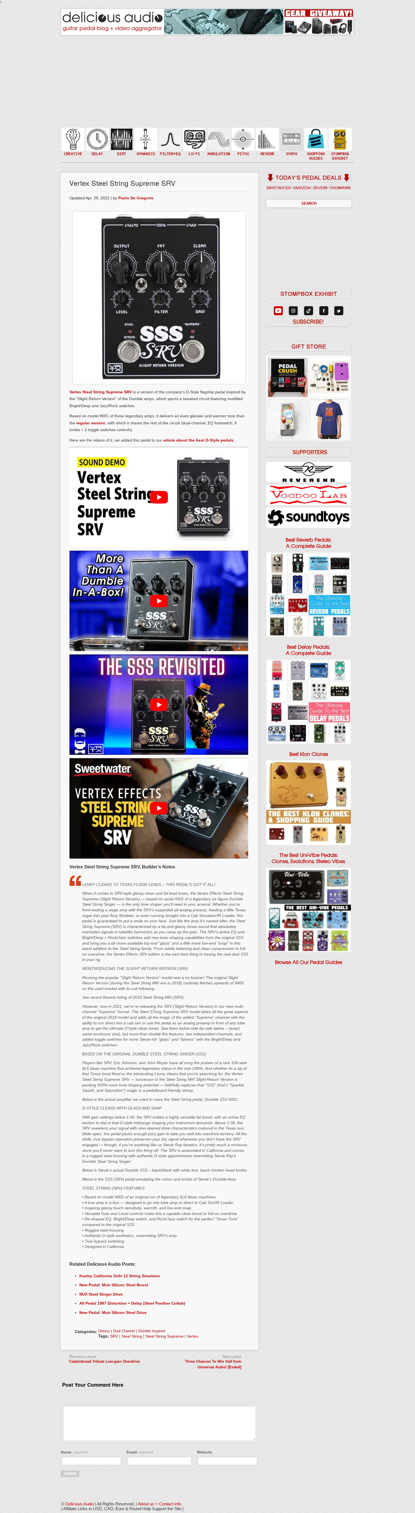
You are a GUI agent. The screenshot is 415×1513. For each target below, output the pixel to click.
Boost (145, 138)
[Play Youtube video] (158, 497)
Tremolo (218, 150)
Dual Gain (121, 153)
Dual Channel (124, 1331)
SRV (114, 1336)
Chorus (218, 133)
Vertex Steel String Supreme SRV (100, 392)
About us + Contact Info (159, 1503)
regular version (90, 423)
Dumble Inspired (151, 1331)
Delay (96, 138)
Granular (291, 141)
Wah (169, 150)
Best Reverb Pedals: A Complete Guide (308, 543)
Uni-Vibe (218, 156)
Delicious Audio (79, 1503)
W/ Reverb (97, 150)
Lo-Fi (194, 141)
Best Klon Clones (308, 754)
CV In (291, 135)
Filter (169, 144)
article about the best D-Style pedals (198, 440)
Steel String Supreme (164, 1336)
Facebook (340, 150)
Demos (104, 1331)
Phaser (218, 144)
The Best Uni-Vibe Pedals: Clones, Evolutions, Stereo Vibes (308, 858)
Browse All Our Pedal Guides (308, 962)
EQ (169, 138)
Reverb (267, 141)
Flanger (218, 138)
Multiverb (267, 135)
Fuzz (121, 141)
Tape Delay (97, 144)
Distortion (121, 135)
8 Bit (194, 147)
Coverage (340, 138)
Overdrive (121, 147)
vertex (192, 1336)
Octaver (242, 150)
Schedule (340, 144)
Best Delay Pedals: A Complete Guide (308, 650)
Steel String (131, 1336)
